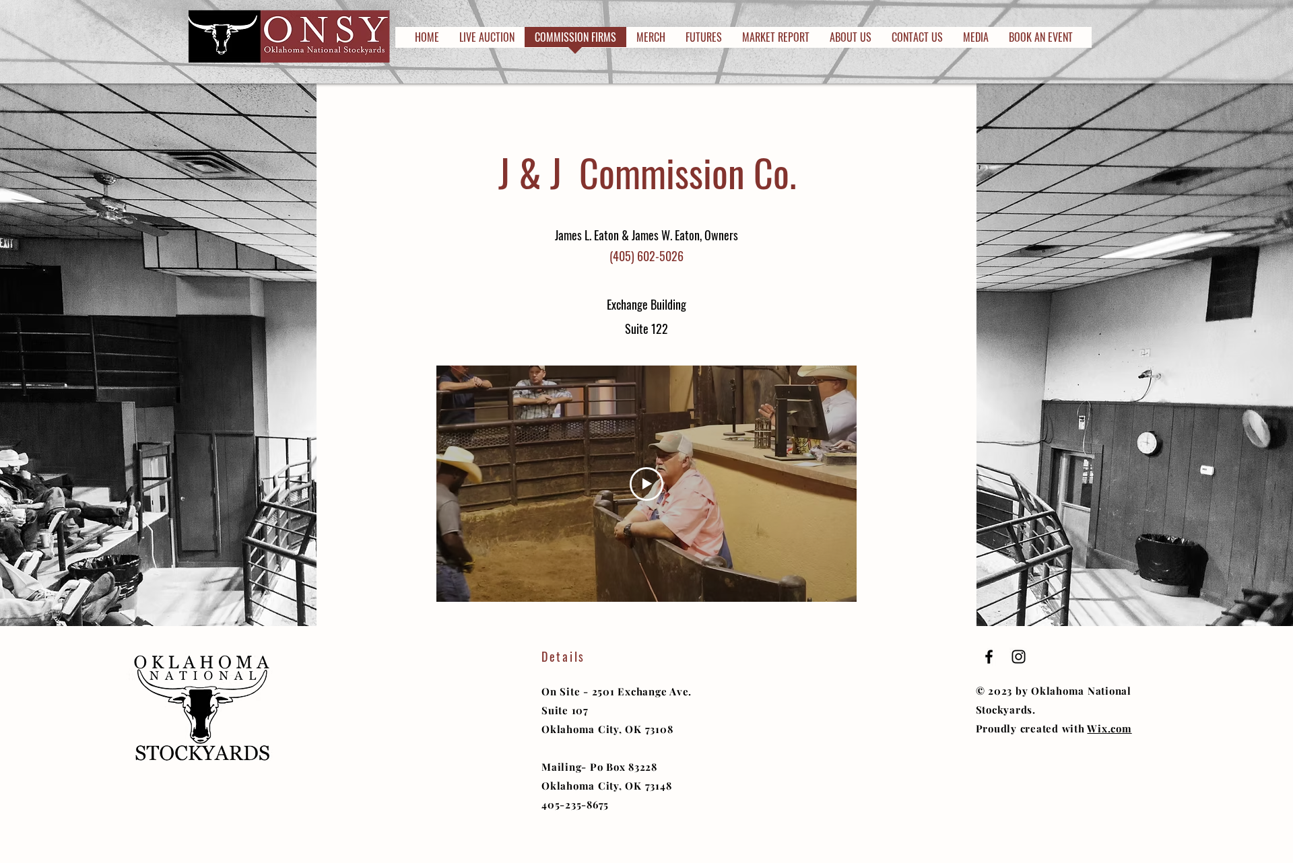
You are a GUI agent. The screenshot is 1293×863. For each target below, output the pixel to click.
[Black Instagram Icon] (1018, 657)
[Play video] (646, 484)
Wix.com (1109, 728)
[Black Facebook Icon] (989, 657)
